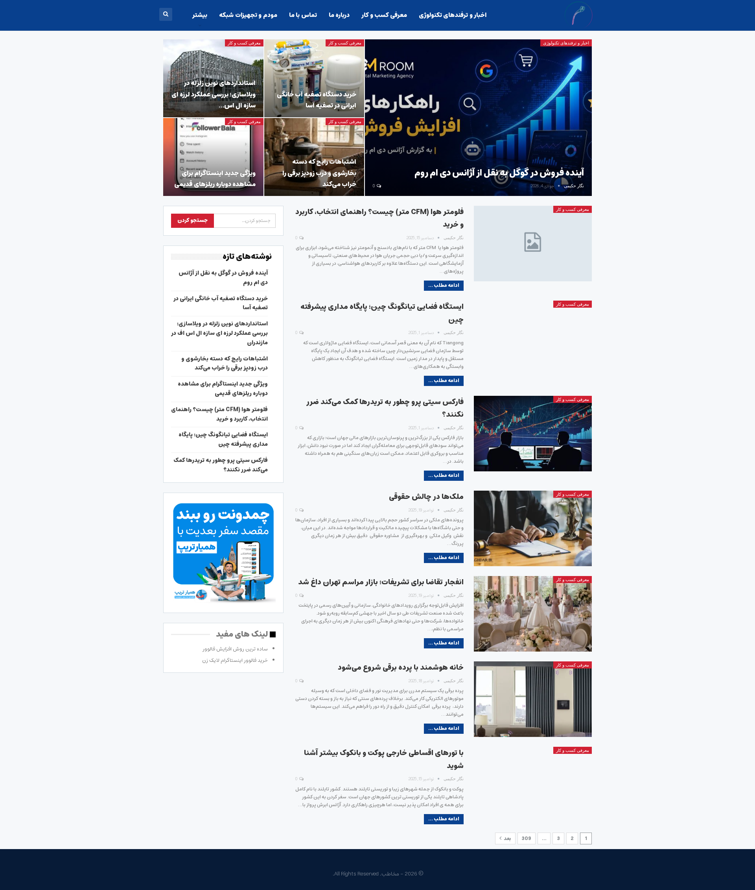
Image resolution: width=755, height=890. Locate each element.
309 (526, 839)
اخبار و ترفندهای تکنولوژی (452, 15)
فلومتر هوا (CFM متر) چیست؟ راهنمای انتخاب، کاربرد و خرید (219, 414)
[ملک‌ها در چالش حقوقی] (533, 528)
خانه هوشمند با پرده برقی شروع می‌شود (401, 667)
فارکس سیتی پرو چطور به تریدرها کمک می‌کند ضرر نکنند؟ (220, 465)
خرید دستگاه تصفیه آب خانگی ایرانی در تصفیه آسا (316, 100)
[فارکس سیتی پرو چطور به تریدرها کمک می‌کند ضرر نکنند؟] (533, 433)
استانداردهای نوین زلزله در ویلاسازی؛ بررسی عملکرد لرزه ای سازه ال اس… (213, 94)
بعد (507, 839)
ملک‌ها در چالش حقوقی (426, 497)
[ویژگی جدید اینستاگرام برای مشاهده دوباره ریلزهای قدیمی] (213, 157)
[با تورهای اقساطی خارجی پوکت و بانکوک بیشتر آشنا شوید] (533, 784)
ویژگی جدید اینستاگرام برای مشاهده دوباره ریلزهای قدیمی (215, 179)
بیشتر (199, 15)
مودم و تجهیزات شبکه (248, 15)
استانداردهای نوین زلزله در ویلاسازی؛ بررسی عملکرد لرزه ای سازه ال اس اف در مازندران (219, 333)
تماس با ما (303, 15)
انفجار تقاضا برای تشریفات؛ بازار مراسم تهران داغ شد (381, 582)
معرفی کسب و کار (384, 15)
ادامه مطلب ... (443, 285)
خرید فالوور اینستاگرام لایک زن (235, 660)
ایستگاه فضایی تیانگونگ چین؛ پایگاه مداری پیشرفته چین (223, 439)
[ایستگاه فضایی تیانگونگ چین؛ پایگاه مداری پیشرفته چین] (533, 338)
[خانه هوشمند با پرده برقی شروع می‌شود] (533, 699)
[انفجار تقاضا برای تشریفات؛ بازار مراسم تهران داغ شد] (533, 614)
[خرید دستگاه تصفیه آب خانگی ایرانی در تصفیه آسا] (314, 78)
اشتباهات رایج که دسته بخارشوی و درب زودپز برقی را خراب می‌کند (319, 173)
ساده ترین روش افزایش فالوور (235, 649)
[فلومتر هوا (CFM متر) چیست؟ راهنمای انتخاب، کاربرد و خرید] (533, 243)
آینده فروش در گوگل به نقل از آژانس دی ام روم (499, 173)
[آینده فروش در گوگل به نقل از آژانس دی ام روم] (478, 117)
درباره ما (339, 15)
